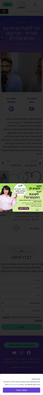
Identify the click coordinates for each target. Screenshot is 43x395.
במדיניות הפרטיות (13, 384)
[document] (21, 197)
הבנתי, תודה (21, 390)
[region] (21, 384)
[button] (4, 187)
